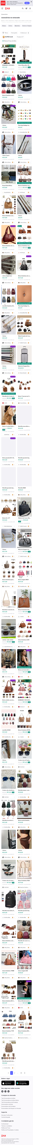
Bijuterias (17, 25)
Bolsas (4, 25)
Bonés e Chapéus (27, 25)
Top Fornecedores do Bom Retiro (10, 1100)
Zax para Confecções (7, 1115)
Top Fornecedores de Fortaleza (9, 1102)
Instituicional (4, 1124)
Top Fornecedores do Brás (8, 1098)
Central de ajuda (5, 1117)
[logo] (16, 1136)
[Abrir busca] (22, 8)
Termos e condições (6, 1126)
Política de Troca (5, 1128)
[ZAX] (7, 8)
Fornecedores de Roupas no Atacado (11, 1108)
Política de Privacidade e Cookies (10, 1130)
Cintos (10, 25)
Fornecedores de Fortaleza (8, 1106)
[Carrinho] (26, 8)
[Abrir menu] (2, 8)
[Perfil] (30, 8)
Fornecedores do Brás (7, 1104)
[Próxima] (24, 1073)
